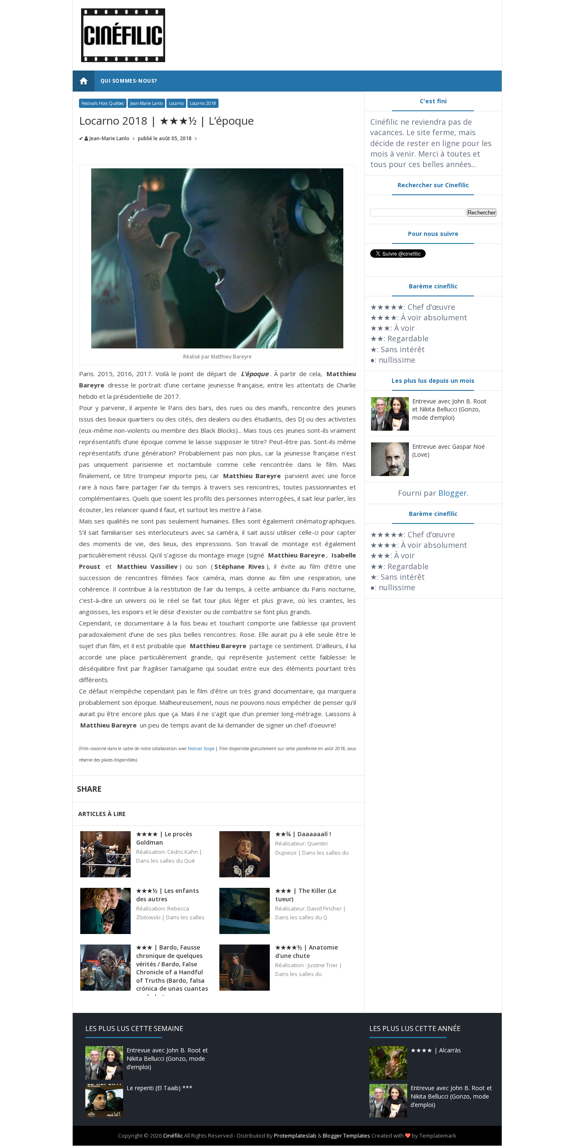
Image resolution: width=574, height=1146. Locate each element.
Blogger (452, 493)
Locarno (176, 103)
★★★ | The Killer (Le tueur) (305, 895)
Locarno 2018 (203, 103)
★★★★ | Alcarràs (436, 1050)
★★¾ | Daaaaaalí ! (303, 834)
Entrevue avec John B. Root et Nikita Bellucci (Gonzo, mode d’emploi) (449, 409)
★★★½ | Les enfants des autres (167, 895)
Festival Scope (201, 748)
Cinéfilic (173, 1135)
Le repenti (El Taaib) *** (159, 1088)
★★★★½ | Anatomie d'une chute (306, 951)
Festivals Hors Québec (103, 103)
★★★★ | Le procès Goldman (164, 838)
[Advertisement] (340, 27)
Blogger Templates (346, 1135)
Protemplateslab (295, 1135)
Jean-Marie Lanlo (146, 103)
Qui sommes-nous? (129, 80)
